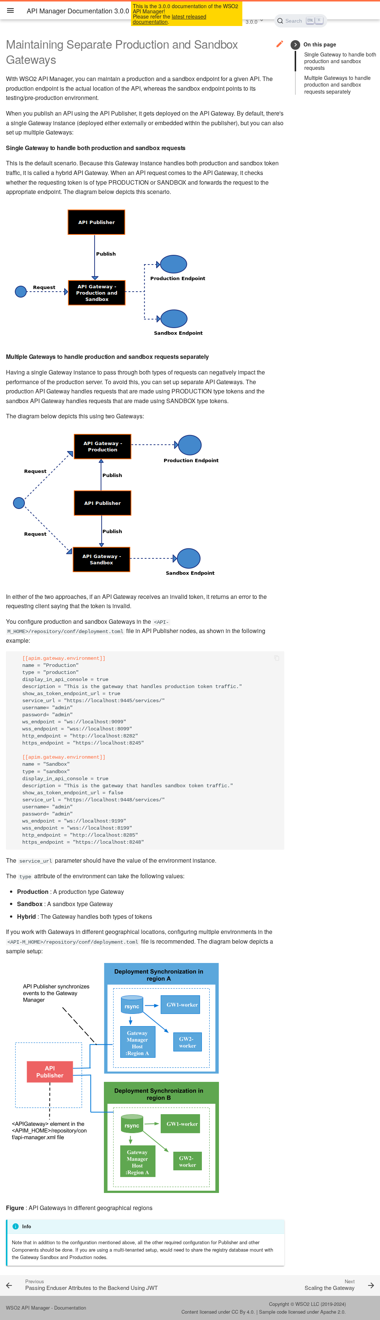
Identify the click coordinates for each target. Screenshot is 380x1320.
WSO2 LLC (307, 1303)
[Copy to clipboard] (277, 658)
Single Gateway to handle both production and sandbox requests (340, 61)
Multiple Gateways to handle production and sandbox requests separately (337, 84)
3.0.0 (252, 21)
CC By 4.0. (243, 1311)
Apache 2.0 (332, 1311)
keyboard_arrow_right (295, 45)
